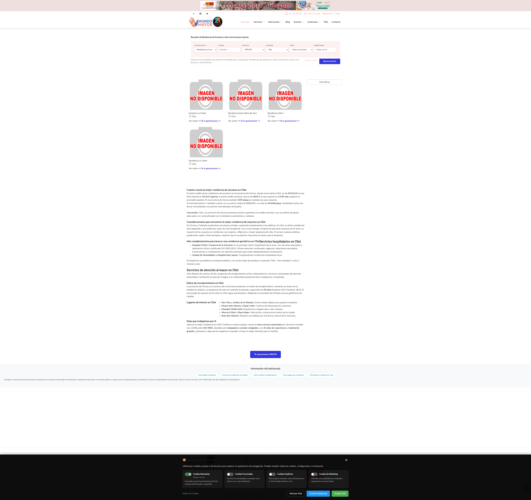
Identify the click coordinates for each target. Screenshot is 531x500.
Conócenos (312, 22)
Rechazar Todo (296, 494)
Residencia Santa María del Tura (242, 113)
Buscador (245, 22)
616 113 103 (314, 14)
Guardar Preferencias (318, 494)
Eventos (297, 22)
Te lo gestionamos (210, 121)
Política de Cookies (191, 494)
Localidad (269, 45)
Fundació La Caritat (197, 113)
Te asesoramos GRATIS (265, 354)
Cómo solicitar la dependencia (265, 375)
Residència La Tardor (198, 161)
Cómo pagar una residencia (293, 375)
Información (273, 22)
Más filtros (324, 82)
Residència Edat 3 (276, 113)
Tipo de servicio (200, 45)
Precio (292, 45)
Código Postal (319, 45)
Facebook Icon (194, 14)
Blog (288, 22)
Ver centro (194, 121)
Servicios (258, 22)
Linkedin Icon (200, 14)
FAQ (326, 22)
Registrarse (327, 14)
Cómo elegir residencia (207, 375)
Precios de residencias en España (235, 375)
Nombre (221, 45)
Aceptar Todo (340, 494)
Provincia (245, 45)
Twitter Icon (207, 14)
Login (337, 14)
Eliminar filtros (311, 60)
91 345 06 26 (295, 14)
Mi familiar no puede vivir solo (321, 375)
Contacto (336, 22)
